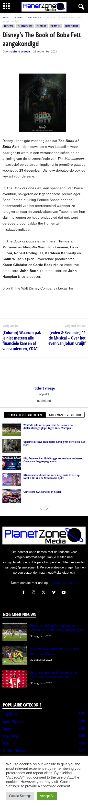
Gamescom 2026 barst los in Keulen (42, 491)
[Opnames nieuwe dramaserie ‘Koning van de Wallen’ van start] (11, 446)
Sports (7, 728)
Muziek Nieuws (14, 751)
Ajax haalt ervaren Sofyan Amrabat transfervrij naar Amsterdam (53, 674)
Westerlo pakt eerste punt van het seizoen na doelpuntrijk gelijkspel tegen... (57, 627)
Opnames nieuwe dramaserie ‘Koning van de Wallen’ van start (54, 443)
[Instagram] (35, 593)
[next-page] (46, 508)
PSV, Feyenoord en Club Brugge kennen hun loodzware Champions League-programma (52, 459)
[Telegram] (41, 63)
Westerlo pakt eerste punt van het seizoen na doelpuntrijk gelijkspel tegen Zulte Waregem (48, 426)
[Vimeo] (55, 593)
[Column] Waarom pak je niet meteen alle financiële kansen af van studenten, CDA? (21, 340)
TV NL (6, 743)
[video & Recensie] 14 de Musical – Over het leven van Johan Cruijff (66, 338)
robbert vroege (20, 51)
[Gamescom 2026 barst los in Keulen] (11, 496)
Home (5, 17)
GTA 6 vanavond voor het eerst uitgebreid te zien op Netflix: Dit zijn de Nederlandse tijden (51, 476)
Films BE (41, 26)
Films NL (56, 26)
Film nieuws (34, 17)
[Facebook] (7, 63)
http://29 (44, 394)
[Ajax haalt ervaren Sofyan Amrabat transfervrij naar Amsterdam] (14, 679)
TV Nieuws (10, 736)
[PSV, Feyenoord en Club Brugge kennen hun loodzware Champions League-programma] (11, 463)
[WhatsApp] (30, 63)
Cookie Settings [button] (20, 796)
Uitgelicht (71, 26)
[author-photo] (44, 371)
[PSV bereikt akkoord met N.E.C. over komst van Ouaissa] (14, 655)
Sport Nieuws (12, 721)
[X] (18, 63)
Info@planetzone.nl (63, 583)
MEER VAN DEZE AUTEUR (65, 415)
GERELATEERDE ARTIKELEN (25, 415)
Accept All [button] (47, 796)
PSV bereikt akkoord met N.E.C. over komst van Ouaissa (54, 651)
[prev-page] (41, 508)
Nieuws (18, 17)
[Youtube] (64, 593)
